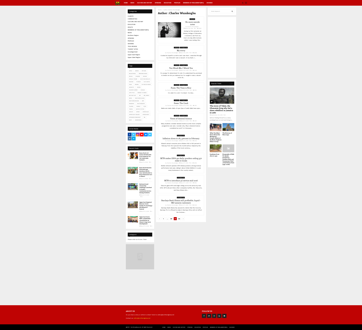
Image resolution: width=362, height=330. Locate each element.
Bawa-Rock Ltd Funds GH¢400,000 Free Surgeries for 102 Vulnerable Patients (145, 156)
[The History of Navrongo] (228, 127)
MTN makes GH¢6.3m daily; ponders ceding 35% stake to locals (181, 159)
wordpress (138, 119)
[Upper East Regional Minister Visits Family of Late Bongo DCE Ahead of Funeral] (133, 204)
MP (140, 95)
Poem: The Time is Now (181, 87)
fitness (138, 81)
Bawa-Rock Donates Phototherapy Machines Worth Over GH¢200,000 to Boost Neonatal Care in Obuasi (145, 172)
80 (171, 218)
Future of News (146, 84)
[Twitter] (209, 316)
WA (144, 117)
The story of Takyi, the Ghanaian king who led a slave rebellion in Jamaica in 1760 (221, 109)
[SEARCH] (232, 11)
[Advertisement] (224, 47)
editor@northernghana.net (142, 318)
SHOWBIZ (210, 2)
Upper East (146, 111)
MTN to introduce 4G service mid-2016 (181, 180)
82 (179, 218)
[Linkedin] (219, 316)
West (130, 119)
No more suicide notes (192, 23)
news (130, 98)
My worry (181, 50)
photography (141, 103)
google (143, 89)
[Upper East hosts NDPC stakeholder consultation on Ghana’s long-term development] (133, 219)
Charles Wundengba (174, 10)
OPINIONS (158, 2)
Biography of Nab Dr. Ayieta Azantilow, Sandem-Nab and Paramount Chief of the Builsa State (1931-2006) (228, 159)
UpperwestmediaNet (135, 117)
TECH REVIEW (132, 46)
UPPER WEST (146, 114)
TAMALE (138, 106)
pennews (131, 103)
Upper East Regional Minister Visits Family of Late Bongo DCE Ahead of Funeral (145, 205)
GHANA (139, 87)
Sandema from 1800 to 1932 (214, 155)
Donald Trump (133, 79)
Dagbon (138, 76)
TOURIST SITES (133, 49)
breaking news (143, 73)
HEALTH (130, 27)
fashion (131, 81)
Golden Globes (133, 89)
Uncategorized (183, 47)
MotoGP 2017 (132, 95)
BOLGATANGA (132, 73)
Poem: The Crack (181, 103)
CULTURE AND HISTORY (144, 2)
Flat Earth (147, 81)
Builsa (131, 76)
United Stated (140, 109)
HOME (126, 2)
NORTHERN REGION (134, 100)
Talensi (131, 106)
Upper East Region (134, 54)
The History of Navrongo (227, 134)
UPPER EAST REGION (134, 114)
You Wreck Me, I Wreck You (181, 68)
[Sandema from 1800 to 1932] (216, 148)
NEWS (132, 2)
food (130, 84)
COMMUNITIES (132, 19)
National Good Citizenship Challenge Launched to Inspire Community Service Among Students (145, 188)
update (131, 111)
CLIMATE (130, 16)
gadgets (131, 87)
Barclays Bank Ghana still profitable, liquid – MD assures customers (181, 201)
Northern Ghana (140, 98)
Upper (138, 111)
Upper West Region (134, 57)
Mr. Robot (146, 95)
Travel (131, 109)
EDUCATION (167, 2)
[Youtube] (224, 316)
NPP (143, 100)
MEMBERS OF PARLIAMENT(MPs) (193, 2)
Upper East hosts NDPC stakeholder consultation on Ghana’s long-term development (145, 220)
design (145, 76)
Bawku (137, 70)
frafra (137, 84)
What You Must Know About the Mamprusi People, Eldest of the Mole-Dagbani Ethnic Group (216, 137)
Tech (144, 106)
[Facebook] (204, 316)
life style (132, 92)
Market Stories (142, 92)
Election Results (145, 79)
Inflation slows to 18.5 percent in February (181, 138)
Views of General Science (181, 118)
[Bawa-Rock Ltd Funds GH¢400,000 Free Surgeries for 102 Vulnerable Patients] (133, 155)
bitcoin (144, 70)
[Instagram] (214, 316)
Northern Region (133, 35)
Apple (130, 70)
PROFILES (177, 2)
